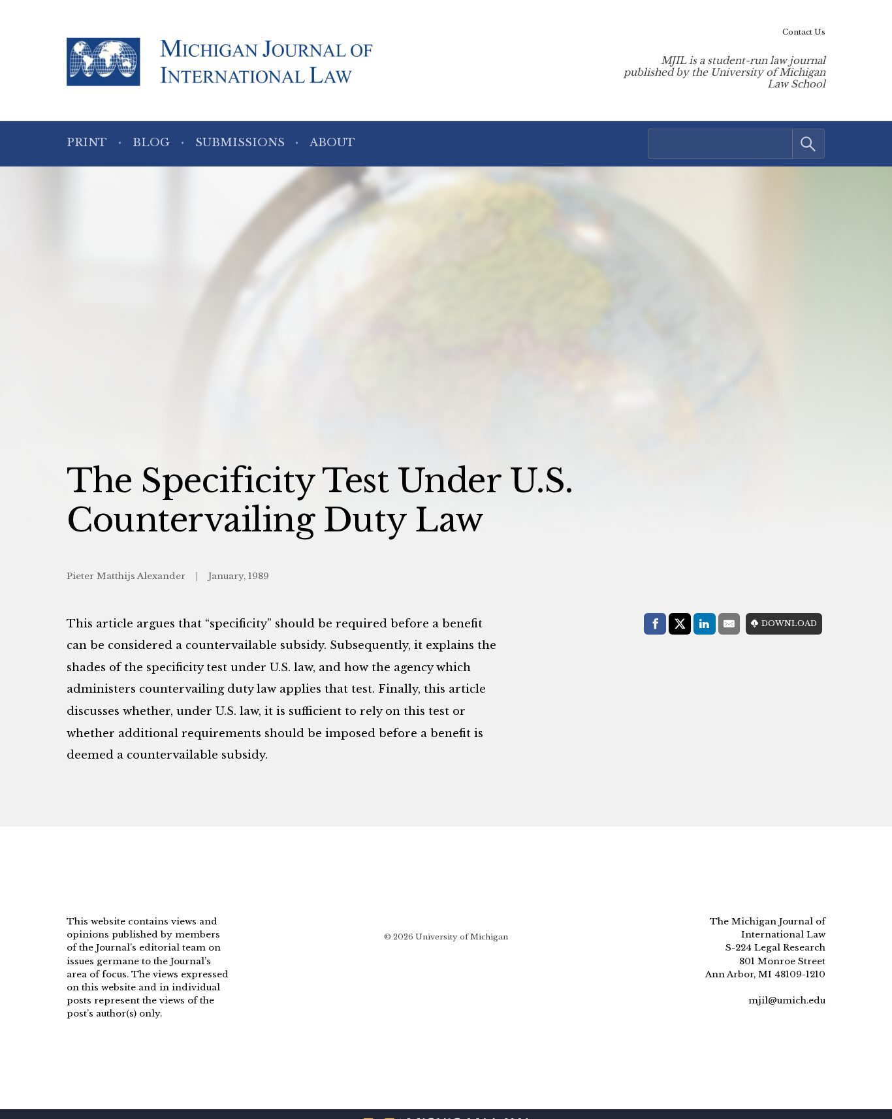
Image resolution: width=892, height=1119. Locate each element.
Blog (151, 143)
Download (789, 623)
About (332, 143)
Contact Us (803, 32)
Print (87, 143)
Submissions (240, 143)
